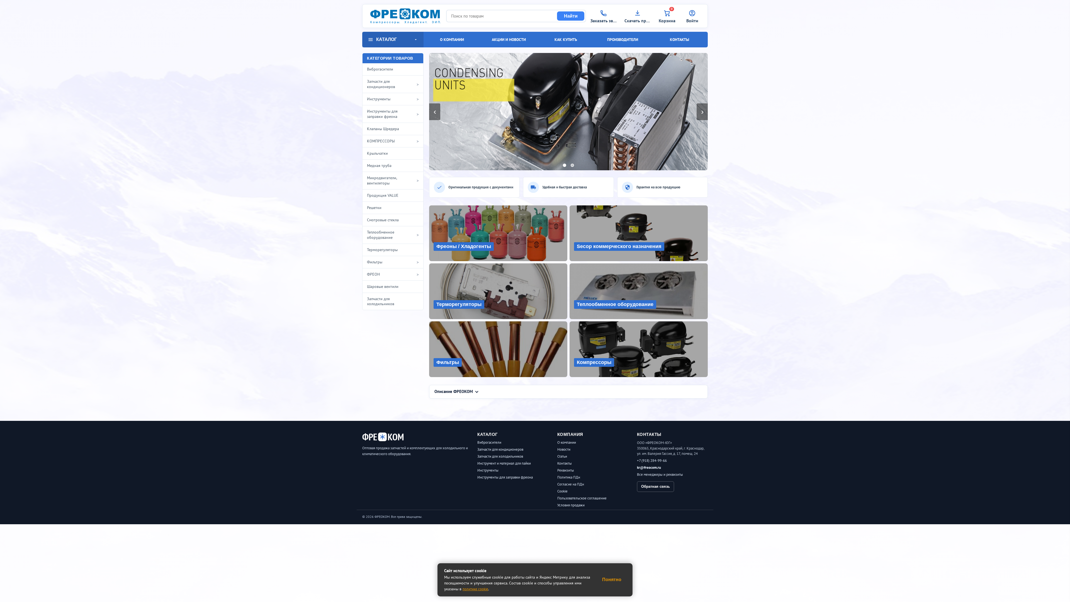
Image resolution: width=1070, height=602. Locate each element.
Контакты (679, 39)
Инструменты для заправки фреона (505, 477)
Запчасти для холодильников (500, 456)
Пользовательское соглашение (582, 498)
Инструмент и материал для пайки (504, 463)
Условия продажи (571, 505)
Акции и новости (509, 39)
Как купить (566, 39)
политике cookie (475, 589)
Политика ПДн (568, 477)
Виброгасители (489, 442)
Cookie (562, 491)
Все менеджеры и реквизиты (660, 474)
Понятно (611, 579)
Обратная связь (655, 486)
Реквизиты (565, 470)
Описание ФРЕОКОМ (453, 391)
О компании (452, 39)
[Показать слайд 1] (564, 165)
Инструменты (487, 470)
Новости (563, 449)
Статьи (562, 456)
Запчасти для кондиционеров (500, 449)
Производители (622, 39)
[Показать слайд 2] (572, 165)
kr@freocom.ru (649, 467)
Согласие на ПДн (570, 484)
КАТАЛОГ (386, 39)
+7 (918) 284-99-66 (652, 460)
